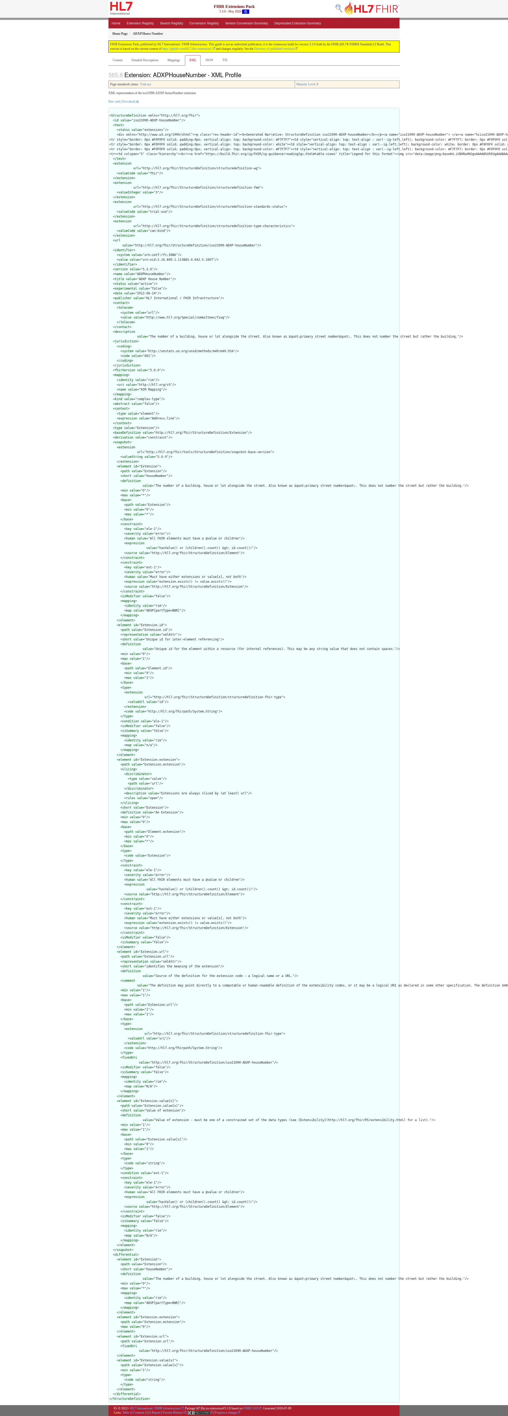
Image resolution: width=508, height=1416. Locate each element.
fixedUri (129, 1057)
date (118, 293)
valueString (132, 457)
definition (131, 481)
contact (121, 303)
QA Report (153, 1412)
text (118, 125)
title (119, 279)
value (125, 120)
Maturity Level (305, 84)
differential (126, 1254)
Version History (172, 1412)
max (125, 495)
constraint (131, 524)
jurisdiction (126, 341)
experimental (126, 288)
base (126, 500)
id (117, 120)
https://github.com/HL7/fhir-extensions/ (187, 49)
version (121, 269)
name (118, 274)
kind (118, 399)
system (124, 255)
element (125, 466)
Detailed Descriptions (144, 60)
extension (123, 163)
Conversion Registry (204, 23)
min (125, 490)
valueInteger (130, 192)
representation (135, 634)
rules (130, 798)
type (122, 413)
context (121, 408)
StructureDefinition (128, 115)
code (126, 356)
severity (133, 534)
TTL (225, 60)
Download (128, 101)
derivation (124, 437)
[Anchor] (244, 74)
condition (130, 721)
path (126, 471)
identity (126, 380)
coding (124, 346)
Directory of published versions (274, 49)
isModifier (131, 596)
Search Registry (171, 23)
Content (118, 60)
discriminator (138, 774)
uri (121, 385)
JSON (209, 60)
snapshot (122, 442)
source (131, 553)
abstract (122, 404)
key (128, 529)
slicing (128, 769)
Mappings (173, 60)
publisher (123, 298)
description (125, 332)
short (126, 476)
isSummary (130, 731)
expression (128, 418)
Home (116, 23)
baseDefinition (128, 433)
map (128, 610)
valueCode (127, 173)
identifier (124, 250)
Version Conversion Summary (246, 23)
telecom (125, 307)
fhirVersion (125, 370)
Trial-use (145, 84)
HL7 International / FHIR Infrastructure (155, 1408)
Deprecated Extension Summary (297, 23)
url (136, 168)
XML (192, 60)
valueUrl (137, 702)
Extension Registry (140, 23)
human (130, 538)
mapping (121, 375)
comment (128, 981)
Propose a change (226, 1412)
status (124, 130)
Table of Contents (133, 1412)
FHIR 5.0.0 (250, 1408)
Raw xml (114, 101)
